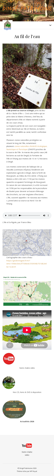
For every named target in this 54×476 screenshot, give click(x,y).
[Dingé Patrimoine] (8, 25)
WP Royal (33, 471)
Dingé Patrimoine (27, 9)
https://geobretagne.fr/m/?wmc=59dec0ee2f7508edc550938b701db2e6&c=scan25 (26, 263)
